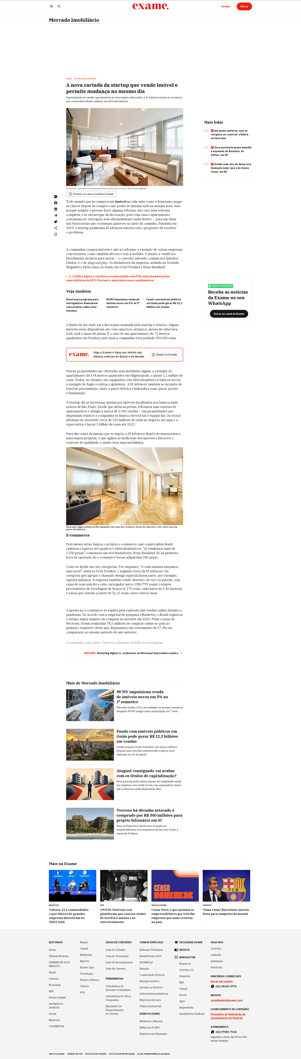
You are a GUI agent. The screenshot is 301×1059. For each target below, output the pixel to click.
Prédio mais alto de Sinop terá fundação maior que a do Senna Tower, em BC (231, 168)
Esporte (84, 961)
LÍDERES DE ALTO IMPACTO (59, 964)
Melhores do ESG (150, 1027)
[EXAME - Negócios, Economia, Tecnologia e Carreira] (150, 6)
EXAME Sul (146, 962)
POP (82, 992)
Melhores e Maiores (151, 1021)
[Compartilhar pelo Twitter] (56, 222)
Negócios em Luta (150, 1000)
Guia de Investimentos (119, 962)
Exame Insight (57, 997)
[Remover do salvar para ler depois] (56, 234)
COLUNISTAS (56, 1026)
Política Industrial (150, 1006)
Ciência (84, 986)
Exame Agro (87, 967)
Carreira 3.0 (186, 969)
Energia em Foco (149, 981)
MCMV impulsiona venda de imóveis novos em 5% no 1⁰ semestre (123, 303)
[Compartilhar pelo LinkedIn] (56, 209)
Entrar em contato (222, 981)
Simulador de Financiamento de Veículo (115, 1010)
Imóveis (108, 642)
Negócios (54, 1020)
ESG (51, 991)
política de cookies (95, 1054)
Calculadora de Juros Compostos (118, 998)
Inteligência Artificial (56, 1005)
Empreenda (186, 1007)
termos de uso (75, 1054)
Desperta (184, 976)
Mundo (84, 942)
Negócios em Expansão (153, 1033)
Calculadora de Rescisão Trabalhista (118, 988)
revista (184, 949)
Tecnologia (86, 973)
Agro (182, 1001)
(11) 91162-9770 (226, 986)
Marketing (86, 954)
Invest (52, 1013)
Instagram (217, 961)
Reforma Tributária (151, 949)
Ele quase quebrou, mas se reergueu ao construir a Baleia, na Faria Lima (230, 134)
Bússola (144, 968)
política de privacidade (122, 1054)
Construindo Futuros (152, 974)
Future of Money (89, 979)
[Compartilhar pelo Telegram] (56, 215)
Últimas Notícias (59, 956)
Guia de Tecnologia (117, 956)
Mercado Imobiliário (74, 20)
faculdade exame (190, 942)
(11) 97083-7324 (226, 1031)
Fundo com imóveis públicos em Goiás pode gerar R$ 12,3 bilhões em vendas (164, 303)
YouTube (216, 948)
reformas (122, 642)
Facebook (216, 967)
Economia (55, 984)
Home (69, 78)
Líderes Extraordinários (154, 993)
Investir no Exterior (151, 987)
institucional (57, 1054)
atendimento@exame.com (227, 1000)
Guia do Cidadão (115, 949)
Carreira (54, 978)
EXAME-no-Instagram (147, 642)
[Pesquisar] (58, 6)
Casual (84, 948)
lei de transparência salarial (153, 1054)
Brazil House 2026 (151, 956)
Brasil (52, 972)
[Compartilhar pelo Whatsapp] (56, 196)
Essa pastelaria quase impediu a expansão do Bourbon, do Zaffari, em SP (231, 151)
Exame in (184, 963)
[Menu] (51, 6)
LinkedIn (216, 954)
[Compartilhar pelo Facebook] (56, 203)
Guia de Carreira (115, 968)
